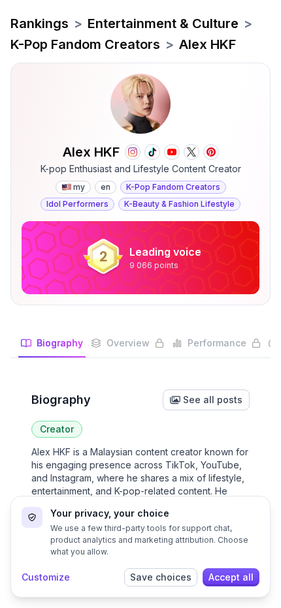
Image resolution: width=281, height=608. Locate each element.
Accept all (231, 577)
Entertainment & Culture (163, 23)
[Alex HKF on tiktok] (152, 152)
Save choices (160, 577)
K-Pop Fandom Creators (85, 44)
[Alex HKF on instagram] (132, 152)
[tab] (52, 347)
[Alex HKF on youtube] (172, 152)
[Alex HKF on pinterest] (211, 152)
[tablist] (140, 347)
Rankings (39, 23)
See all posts (212, 399)
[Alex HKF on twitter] (191, 152)
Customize (46, 577)
